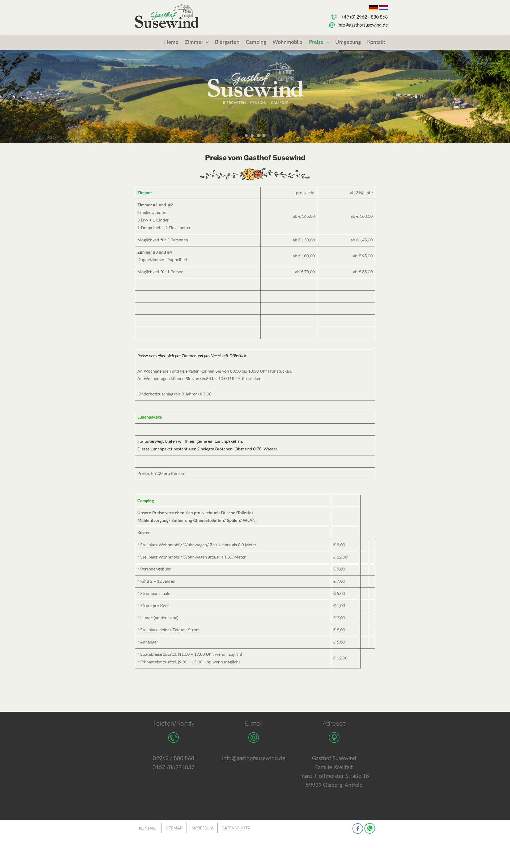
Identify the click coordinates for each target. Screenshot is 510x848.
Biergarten (227, 42)
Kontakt (376, 42)
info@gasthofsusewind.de (363, 25)
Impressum (201, 828)
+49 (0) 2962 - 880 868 (364, 17)
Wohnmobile (288, 42)
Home (171, 42)
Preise (316, 42)
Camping (256, 42)
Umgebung (348, 42)
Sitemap (173, 828)
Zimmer (194, 42)
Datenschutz (236, 828)
